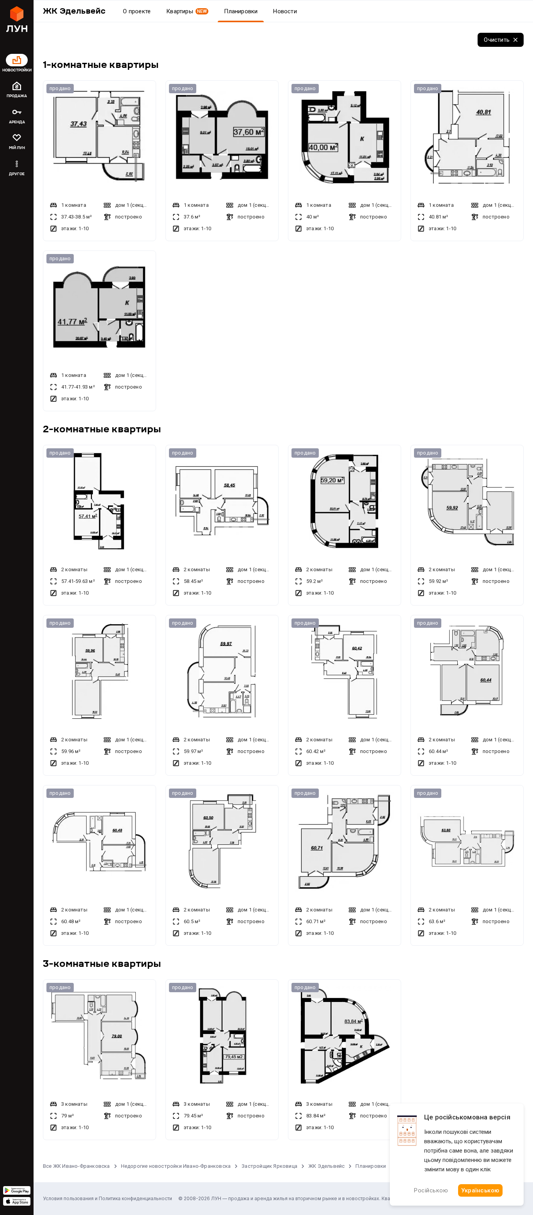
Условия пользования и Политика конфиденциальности (107, 1198)
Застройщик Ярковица (269, 1166)
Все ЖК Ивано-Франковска (76, 1166)
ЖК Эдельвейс (326, 1166)
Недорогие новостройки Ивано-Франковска (176, 1166)
